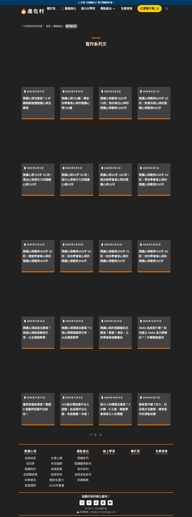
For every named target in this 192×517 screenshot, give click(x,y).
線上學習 (109, 451)
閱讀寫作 (30, 469)
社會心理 (56, 458)
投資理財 (30, 485)
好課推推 (83, 480)
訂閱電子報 (147, 8)
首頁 (48, 26)
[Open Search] (167, 8)
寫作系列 (83, 469)
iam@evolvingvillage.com (103, 512)
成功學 (30, 463)
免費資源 (126, 8)
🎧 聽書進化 (68, 8)
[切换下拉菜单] (113, 8)
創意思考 (56, 474)
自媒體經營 (30, 474)
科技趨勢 (56, 463)
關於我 (51, 8)
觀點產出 (106, 8)
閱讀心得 (30, 451)
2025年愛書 (56, 485)
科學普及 (30, 480)
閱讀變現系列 (82, 463)
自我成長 (30, 458)
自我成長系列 (82, 474)
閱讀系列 (83, 458)
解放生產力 (57, 480)
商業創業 (56, 469)
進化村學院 (88, 8)
